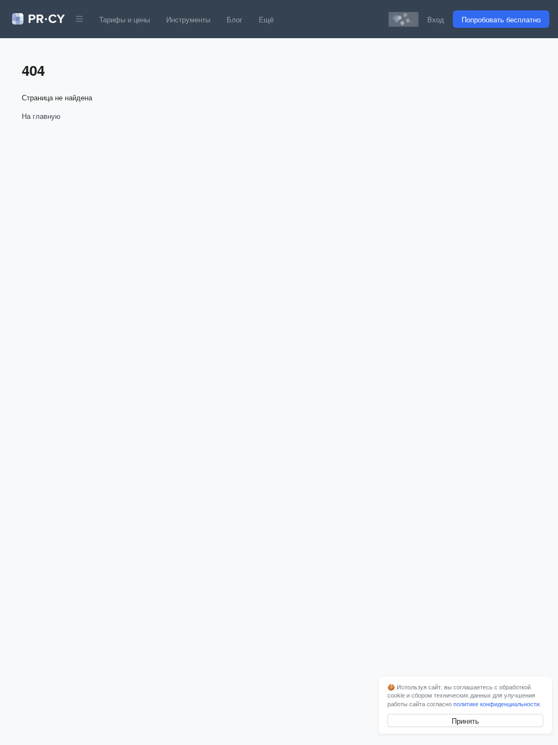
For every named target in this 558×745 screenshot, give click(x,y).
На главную (41, 116)
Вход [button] (435, 19)
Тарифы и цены (124, 19)
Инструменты (188, 19)
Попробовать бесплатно (501, 19)
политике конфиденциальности (496, 703)
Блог (234, 19)
